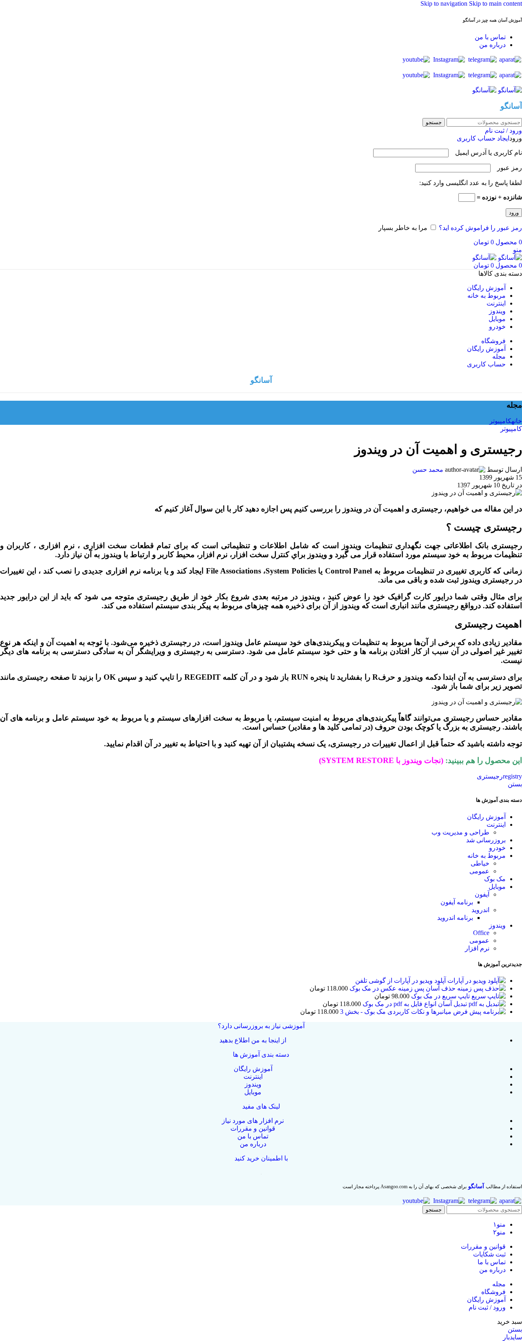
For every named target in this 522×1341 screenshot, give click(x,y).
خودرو (497, 847)
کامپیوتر (500, 420)
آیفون (482, 894)
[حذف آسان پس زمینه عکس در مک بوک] (481, 988)
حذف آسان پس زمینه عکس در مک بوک (402, 988)
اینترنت (496, 824)
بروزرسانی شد (486, 840)
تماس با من (252, 1136)
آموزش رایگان (486, 816)
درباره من (253, 1143)
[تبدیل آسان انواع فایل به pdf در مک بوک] (486, 1003)
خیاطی (480, 863)
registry (512, 776)
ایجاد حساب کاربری (483, 138)
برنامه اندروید (455, 917)
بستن (515, 784)
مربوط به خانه (486, 855)
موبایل (497, 886)
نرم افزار (477, 948)
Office (481, 932)
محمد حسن (427, 469)
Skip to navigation (444, 3)
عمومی (479, 871)
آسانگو (476, 1186)
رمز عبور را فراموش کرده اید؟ (480, 227)
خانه (516, 420)
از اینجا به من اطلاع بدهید (252, 1040)
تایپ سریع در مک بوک (439, 996)
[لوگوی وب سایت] (509, 90)
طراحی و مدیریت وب (460, 832)
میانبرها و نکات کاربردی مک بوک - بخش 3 (394, 1011)
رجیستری (490, 776)
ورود (514, 213)
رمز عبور (507, 167)
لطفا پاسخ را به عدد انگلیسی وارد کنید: (470, 182)
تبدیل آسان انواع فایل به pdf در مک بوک (414, 1003)
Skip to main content (495, 3)
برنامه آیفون (456, 902)
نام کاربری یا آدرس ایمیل (486, 152)
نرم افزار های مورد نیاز (253, 1120)
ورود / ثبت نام (487, 1307)
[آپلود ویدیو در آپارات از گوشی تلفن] (476, 980)
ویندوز (497, 925)
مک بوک (495, 878)
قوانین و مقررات (252, 1128)
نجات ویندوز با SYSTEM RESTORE (381, 760)
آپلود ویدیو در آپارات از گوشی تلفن (400, 980)
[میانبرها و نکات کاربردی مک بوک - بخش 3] (478, 1011)
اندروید (480, 909)
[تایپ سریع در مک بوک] (488, 996)
